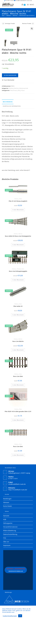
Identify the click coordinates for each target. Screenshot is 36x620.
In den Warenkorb (10, 75)
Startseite (6, 516)
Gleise (20, 199)
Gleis (19, 90)
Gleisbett (19, 269)
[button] (31, 28)
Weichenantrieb (23, 88)
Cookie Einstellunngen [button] (10, 616)
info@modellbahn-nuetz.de (17, 484)
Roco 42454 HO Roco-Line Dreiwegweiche (18, 236)
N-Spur (23, 90)
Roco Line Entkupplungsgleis (18, 271)
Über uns (6, 542)
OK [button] (20, 616)
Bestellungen (7, 499)
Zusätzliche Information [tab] (12, 106)
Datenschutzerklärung (10, 534)
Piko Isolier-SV (18, 306)
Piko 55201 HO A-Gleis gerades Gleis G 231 (18, 411)
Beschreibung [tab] (8, 102)
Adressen (6, 502)
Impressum (6, 545)
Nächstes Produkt (26, 23)
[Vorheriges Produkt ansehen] (3, 23)
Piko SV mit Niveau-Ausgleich (18, 201)
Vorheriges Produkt (10, 23)
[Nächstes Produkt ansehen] (33, 23)
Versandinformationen (10, 527)
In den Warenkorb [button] (18, 209)
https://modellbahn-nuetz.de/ (17, 490)
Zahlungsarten (7, 523)
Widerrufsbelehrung (9, 530)
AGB (4, 519)
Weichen (16, 88)
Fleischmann (13, 90)
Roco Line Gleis (18, 376)
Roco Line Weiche (18, 341)
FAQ (4, 538)
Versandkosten (9, 64)
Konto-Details (7, 506)
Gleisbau (11, 88)
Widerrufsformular (15, 570)
